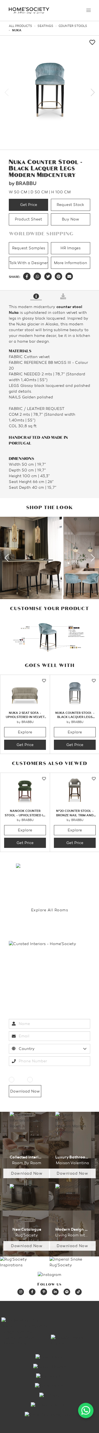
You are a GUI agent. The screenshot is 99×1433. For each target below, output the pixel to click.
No (36, 1079)
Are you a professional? (31, 1071)
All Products (20, 26)
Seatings (45, 26)
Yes (19, 1079)
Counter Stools (73, 26)
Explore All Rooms (49, 910)
